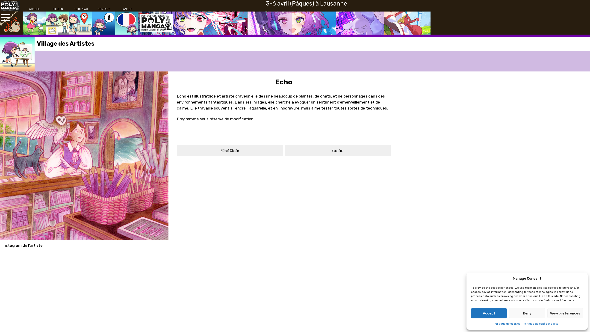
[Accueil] (34, 23)
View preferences (565, 313)
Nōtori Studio (230, 150)
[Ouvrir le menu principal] (6, 17)
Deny (527, 313)
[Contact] (103, 23)
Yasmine (337, 150)
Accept (489, 313)
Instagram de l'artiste (22, 245)
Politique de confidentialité (540, 323)
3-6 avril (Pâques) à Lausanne (306, 3)
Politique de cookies (507, 323)
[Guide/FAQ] (80, 23)
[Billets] (57, 23)
